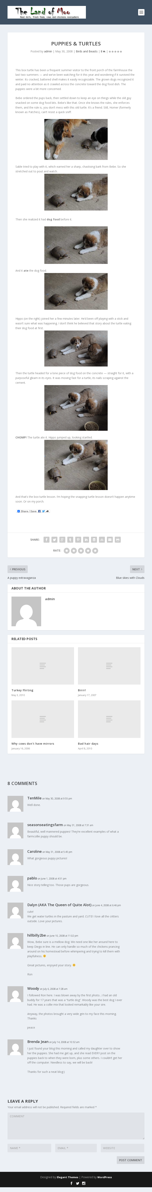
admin (48, 51)
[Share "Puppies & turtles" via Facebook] (46, 540)
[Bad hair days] (109, 719)
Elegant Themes (67, 1177)
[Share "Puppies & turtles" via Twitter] (54, 540)
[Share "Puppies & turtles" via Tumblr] (70, 540)
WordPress (104, 1177)
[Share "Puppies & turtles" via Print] (118, 540)
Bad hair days (88, 743)
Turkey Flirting (22, 690)
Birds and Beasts (87, 51)
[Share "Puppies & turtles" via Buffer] (94, 540)
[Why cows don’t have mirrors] (42, 719)
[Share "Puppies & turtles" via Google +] (62, 540)
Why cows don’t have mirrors (32, 743)
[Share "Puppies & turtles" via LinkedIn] (86, 540)
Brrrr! (82, 690)
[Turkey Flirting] (42, 666)
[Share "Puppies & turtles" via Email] (110, 540)
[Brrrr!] (109, 666)
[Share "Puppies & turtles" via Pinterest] (78, 540)
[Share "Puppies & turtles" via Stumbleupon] (102, 540)
